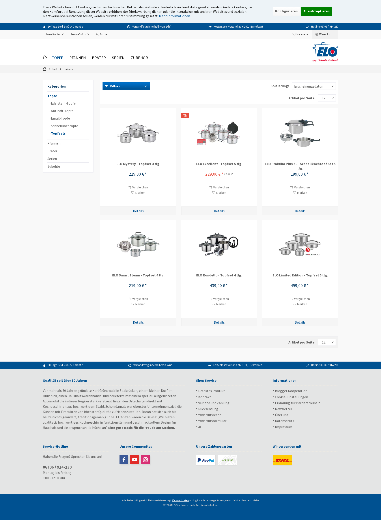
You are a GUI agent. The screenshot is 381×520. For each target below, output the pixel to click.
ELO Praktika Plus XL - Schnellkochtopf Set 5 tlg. (300, 165)
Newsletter (283, 409)
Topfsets (58, 133)
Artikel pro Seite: (301, 98)
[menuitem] (325, 34)
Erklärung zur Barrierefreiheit (297, 403)
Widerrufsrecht (209, 415)
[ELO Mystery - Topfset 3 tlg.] (138, 133)
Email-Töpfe (60, 118)
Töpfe (52, 96)
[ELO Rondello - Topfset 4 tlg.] (219, 244)
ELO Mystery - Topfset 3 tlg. (138, 163)
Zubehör (53, 166)
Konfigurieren (286, 11)
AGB (201, 427)
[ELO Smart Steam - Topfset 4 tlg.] (138, 244)
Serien (52, 158)
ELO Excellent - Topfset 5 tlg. (219, 163)
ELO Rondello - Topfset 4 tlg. (219, 275)
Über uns (281, 415)
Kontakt (204, 397)
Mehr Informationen (174, 16)
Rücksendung (208, 409)
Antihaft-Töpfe (61, 111)
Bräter (52, 151)
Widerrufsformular (212, 421)
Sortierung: (280, 86)
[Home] (46, 57)
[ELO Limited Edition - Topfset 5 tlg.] (300, 244)
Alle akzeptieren (316, 11)
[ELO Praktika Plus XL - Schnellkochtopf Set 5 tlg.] (300, 133)
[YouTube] (134, 459)
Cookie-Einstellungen (291, 397)
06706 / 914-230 (57, 467)
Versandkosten (180, 500)
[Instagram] (145, 459)
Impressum (283, 427)
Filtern (115, 86)
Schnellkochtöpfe (64, 126)
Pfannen (53, 143)
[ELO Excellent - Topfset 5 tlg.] (219, 133)
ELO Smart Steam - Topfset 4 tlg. (138, 275)
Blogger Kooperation (291, 391)
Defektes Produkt (211, 391)
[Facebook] (124, 459)
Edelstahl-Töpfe (63, 103)
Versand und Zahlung (214, 403)
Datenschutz (284, 421)
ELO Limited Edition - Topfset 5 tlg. (300, 275)
